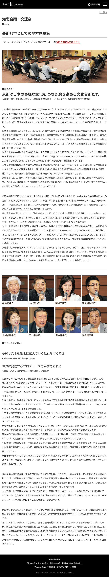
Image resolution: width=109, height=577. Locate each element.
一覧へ (104, 12)
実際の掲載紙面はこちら (68, 41)
